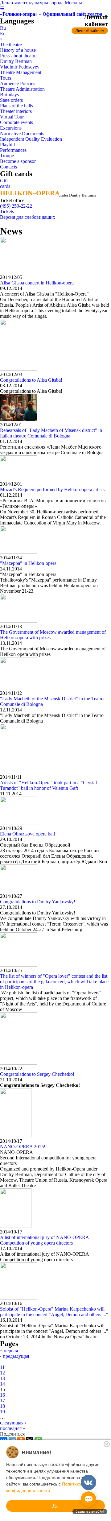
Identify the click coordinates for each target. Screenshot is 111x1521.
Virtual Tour (12, 116)
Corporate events (16, 122)
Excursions (11, 128)
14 (2, 1383)
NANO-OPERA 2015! (22, 1146)
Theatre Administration (22, 89)
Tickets (7, 211)
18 (2, 1406)
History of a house (18, 50)
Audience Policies (17, 83)
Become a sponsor (18, 161)
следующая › (13, 1422)
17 (2, 1400)
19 (2, 1411)
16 (2, 1395)
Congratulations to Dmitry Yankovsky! (37, 901)
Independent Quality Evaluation (31, 139)
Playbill (7, 144)
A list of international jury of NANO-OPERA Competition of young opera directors (44, 1240)
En (3, 33)
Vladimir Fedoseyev (19, 66)
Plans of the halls (16, 105)
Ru (3, 28)
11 (2, 1367)
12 (2, 1372)
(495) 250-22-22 (16, 206)
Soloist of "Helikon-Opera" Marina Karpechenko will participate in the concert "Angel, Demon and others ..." (54, 1311)
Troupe (7, 155)
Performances (13, 150)
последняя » (12, 1428)
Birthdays (9, 94)
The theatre (11, 44)
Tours (5, 78)
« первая (9, 1350)
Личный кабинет (89, 30)
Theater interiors (16, 111)
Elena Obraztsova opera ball (27, 833)
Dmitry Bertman (16, 61)
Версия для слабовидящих (27, 217)
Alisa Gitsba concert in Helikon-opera (37, 282)
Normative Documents (22, 133)
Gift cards (5, 183)
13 (2, 1378)
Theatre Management (20, 72)
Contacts (8, 166)
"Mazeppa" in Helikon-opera (28, 563)
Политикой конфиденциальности (45, 1487)
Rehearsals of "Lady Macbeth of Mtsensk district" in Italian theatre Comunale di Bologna (51, 433)
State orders (11, 100)
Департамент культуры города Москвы (41, 2)
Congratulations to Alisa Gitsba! (31, 380)
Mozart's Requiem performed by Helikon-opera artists (52, 489)
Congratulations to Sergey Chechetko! (37, 1074)
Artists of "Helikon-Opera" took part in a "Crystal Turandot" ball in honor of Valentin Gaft (48, 785)
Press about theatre (18, 55)
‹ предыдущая (14, 1356)
